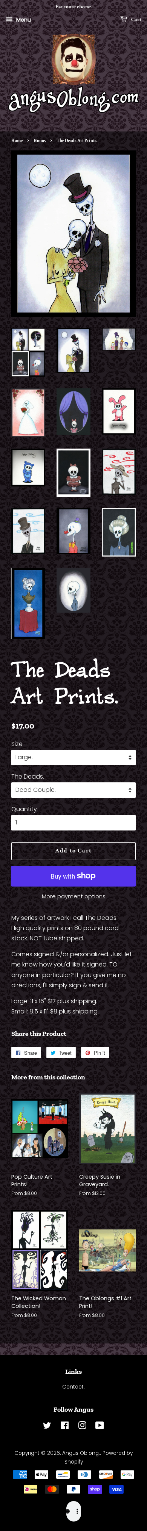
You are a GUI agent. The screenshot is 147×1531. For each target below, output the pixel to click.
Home (17, 141)
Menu (23, 19)
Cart (135, 19)
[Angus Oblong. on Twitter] (47, 1427)
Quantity (24, 809)
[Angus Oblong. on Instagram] (82, 1427)
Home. (40, 141)
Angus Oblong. (81, 1453)
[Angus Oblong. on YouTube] (99, 1427)
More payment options (74, 896)
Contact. (73, 1386)
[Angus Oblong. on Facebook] (64, 1427)
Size (17, 744)
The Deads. (27, 776)
